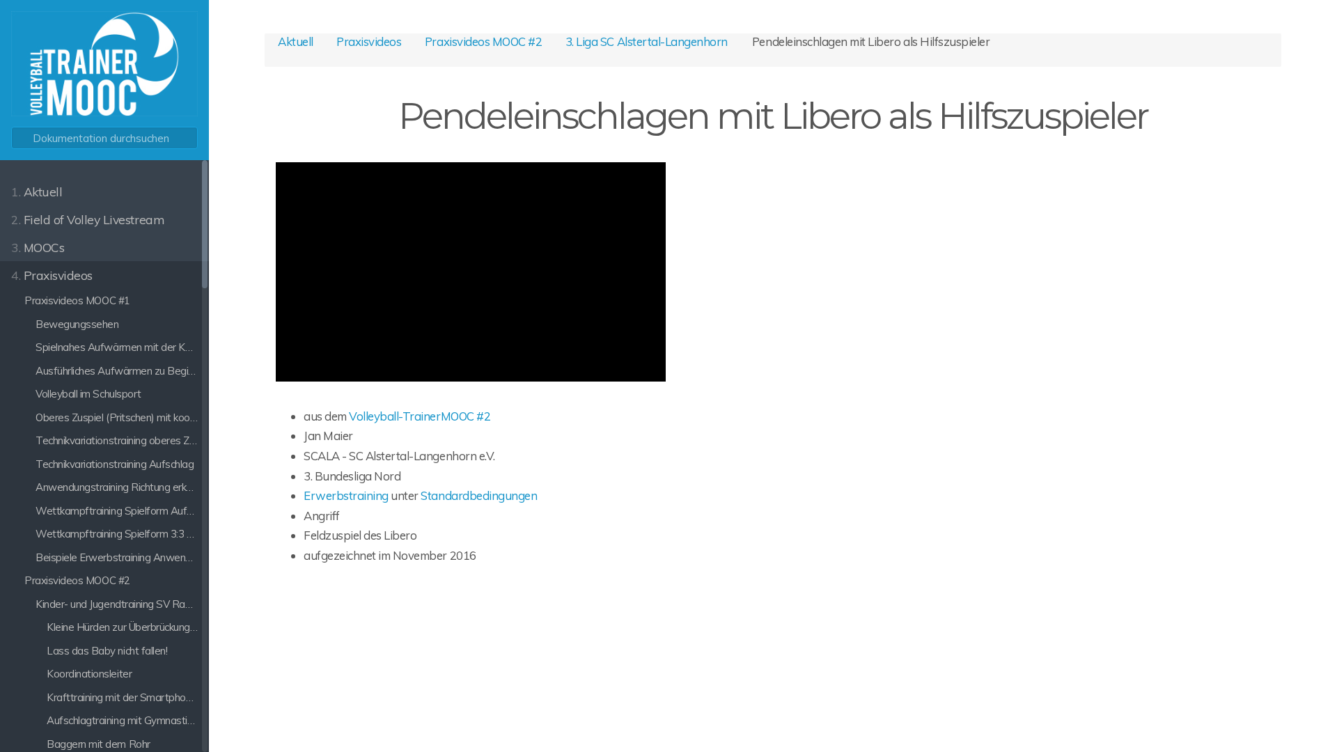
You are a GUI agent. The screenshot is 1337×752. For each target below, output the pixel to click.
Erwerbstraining (346, 495)
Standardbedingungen (479, 495)
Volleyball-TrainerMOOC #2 (419, 416)
